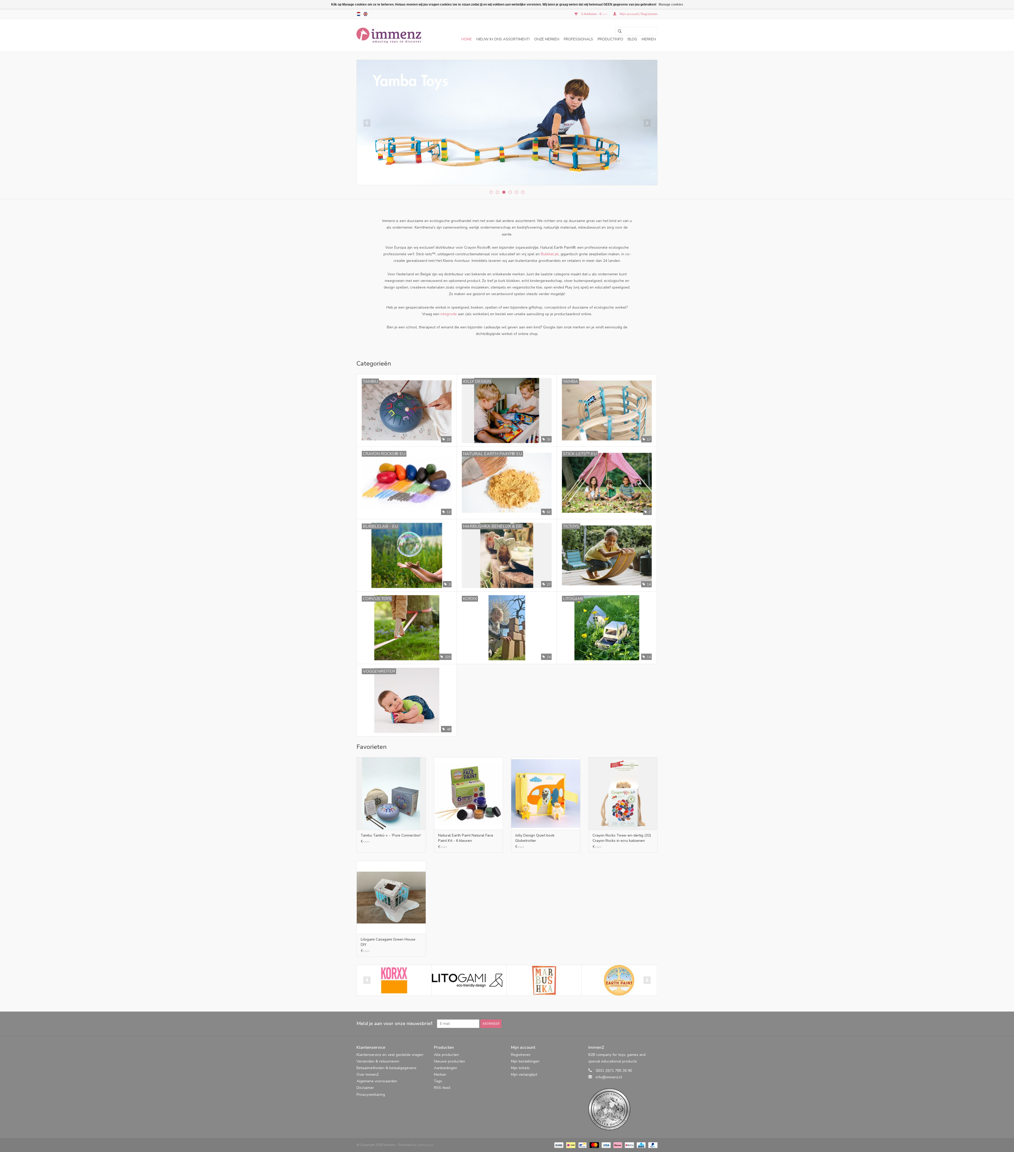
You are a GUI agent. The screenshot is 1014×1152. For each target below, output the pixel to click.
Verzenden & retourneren (377, 1061)
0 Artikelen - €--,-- (594, 14)
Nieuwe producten (449, 1061)
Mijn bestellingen (525, 1061)
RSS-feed (442, 1087)
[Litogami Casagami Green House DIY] (391, 897)
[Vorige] (366, 123)
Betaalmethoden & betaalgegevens (386, 1067)
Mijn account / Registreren (638, 14)
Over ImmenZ (367, 1074)
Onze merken (546, 39)
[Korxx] (394, 980)
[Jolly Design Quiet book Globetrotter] (545, 793)
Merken (649, 39)
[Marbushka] (544, 980)
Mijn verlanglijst (524, 1074)
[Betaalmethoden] (558, 1145)
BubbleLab (550, 254)
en (365, 14)
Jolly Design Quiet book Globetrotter (535, 838)
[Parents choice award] (623, 1109)
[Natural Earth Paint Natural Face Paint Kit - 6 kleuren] (468, 793)
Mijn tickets (520, 1067)
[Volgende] (647, 123)
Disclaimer (365, 1087)
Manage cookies (671, 4)
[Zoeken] (618, 31)
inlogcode (448, 314)
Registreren (521, 1054)
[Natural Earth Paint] (619, 980)
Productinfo (610, 39)
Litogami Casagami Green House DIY (388, 942)
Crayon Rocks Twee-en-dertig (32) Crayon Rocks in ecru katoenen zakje (622, 838)
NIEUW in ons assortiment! (503, 39)
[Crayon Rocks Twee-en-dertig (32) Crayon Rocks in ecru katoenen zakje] (623, 793)
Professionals (578, 39)
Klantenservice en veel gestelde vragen (389, 1054)
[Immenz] (388, 35)
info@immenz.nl (609, 1077)
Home (466, 39)
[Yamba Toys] (507, 122)
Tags (438, 1081)
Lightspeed (425, 1145)
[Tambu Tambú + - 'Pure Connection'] (391, 793)
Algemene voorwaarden (376, 1081)
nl (358, 14)
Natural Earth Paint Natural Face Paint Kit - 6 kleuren (465, 838)
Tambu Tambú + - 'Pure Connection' (391, 835)
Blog (632, 39)
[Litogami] (469, 980)
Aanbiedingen (445, 1067)
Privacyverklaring (370, 1094)
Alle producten (446, 1054)
